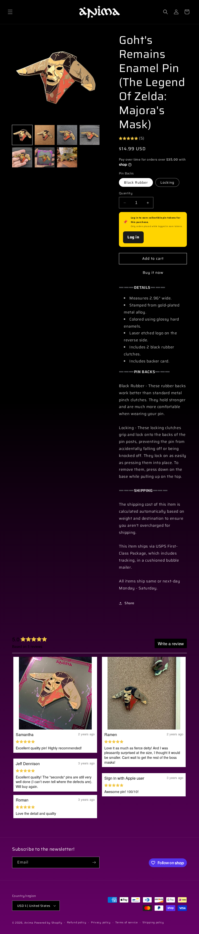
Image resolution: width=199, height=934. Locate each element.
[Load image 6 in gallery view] (45, 157)
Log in (133, 237)
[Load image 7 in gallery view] (67, 157)
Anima (28, 923)
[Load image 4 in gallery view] (90, 135)
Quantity (126, 193)
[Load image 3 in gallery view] (67, 135)
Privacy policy (101, 922)
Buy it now (153, 272)
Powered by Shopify (48, 923)
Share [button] (129, 603)
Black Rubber (136, 182)
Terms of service (126, 922)
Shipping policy (153, 922)
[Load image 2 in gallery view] (45, 135)
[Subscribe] (94, 862)
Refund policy (76, 922)
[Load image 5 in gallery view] (22, 157)
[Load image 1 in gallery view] (22, 135)
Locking (167, 182)
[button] (10, 12)
